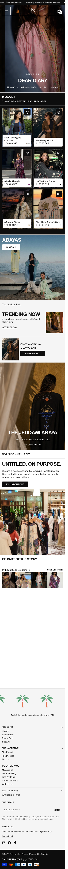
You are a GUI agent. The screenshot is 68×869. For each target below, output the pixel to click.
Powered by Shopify (38, 854)
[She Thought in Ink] (10, 349)
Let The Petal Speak (45, 181)
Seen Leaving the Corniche (12, 138)
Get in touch (7, 836)
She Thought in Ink (44, 140)
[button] (6, 11)
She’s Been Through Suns (48, 222)
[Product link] (17, 127)
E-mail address (11, 809)
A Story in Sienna (12, 222)
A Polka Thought (12, 181)
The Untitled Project (19, 854)
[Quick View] (27, 112)
